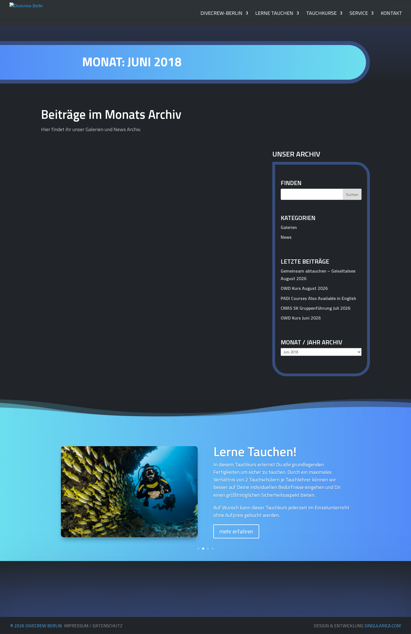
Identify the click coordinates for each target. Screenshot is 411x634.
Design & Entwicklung (357, 625)
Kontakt (391, 14)
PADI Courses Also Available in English (318, 298)
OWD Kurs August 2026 (304, 288)
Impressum (76, 625)
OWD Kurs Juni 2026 (301, 317)
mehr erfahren (236, 531)
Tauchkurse (321, 14)
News (243, 332)
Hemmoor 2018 (67, 323)
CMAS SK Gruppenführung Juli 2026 (315, 308)
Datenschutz (107, 625)
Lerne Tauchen (274, 14)
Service (358, 14)
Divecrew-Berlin (221, 14)
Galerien (289, 227)
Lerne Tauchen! (255, 451)
